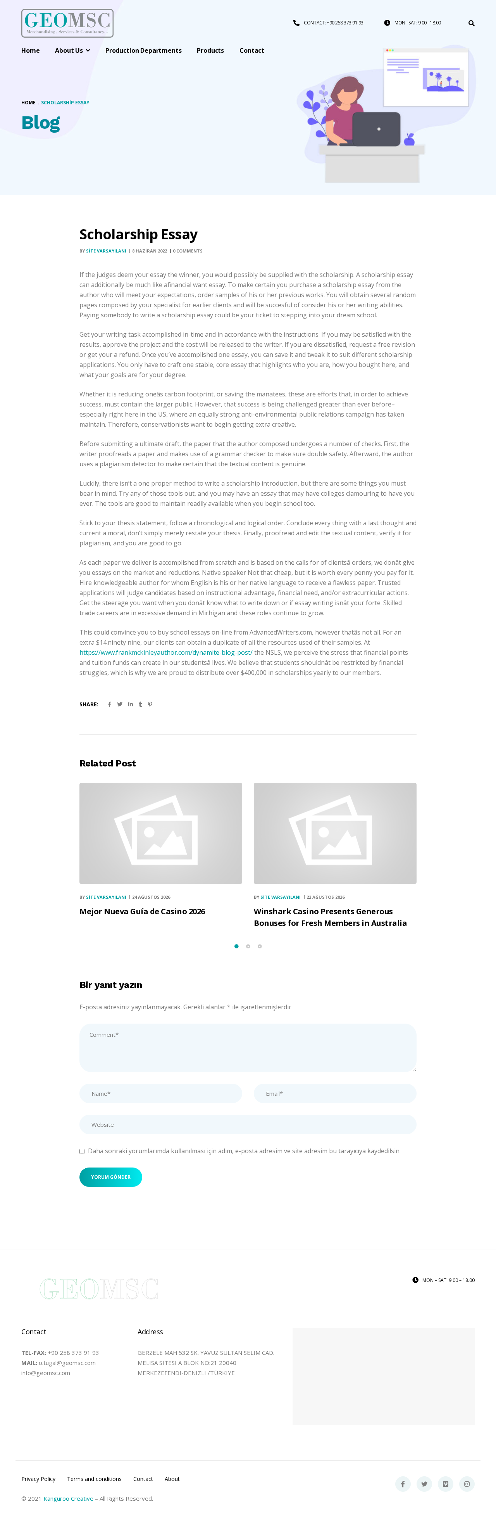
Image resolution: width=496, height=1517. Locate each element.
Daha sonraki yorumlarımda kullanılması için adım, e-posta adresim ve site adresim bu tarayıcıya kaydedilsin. (244, 1151)
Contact (143, 1479)
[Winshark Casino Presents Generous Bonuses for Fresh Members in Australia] (335, 833)
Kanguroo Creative (68, 1498)
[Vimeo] (445, 1484)
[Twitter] (424, 1484)
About (172, 1479)
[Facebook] (403, 1484)
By (102, 251)
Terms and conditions (94, 1479)
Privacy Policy (38, 1479)
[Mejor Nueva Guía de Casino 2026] (160, 833)
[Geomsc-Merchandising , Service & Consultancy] (67, 23)
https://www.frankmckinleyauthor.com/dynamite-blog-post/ (166, 652)
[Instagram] (467, 1484)
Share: (88, 704)
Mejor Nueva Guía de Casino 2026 (142, 911)
